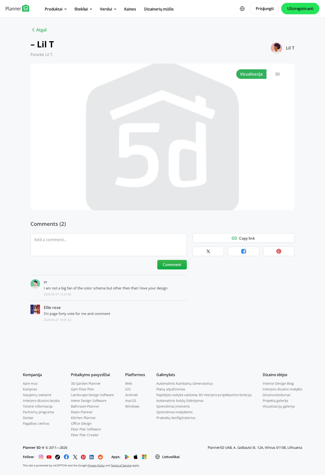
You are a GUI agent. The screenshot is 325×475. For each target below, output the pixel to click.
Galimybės (165, 374)
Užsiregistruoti (300, 8)
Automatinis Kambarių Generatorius (184, 383)
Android (131, 395)
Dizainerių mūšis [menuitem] (158, 9)
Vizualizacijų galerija (279, 406)
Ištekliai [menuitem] (81, 9)
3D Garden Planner (86, 383)
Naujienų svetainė (37, 395)
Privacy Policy (96, 465)
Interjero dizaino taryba (41, 400)
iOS (128, 389)
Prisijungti (264, 8)
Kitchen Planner (83, 417)
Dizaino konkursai (277, 395)
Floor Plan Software (86, 429)
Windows (132, 406)
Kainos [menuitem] (130, 9)
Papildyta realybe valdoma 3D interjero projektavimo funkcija (204, 395)
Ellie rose (52, 307)
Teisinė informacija (38, 406)
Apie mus (30, 383)
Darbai (28, 417)
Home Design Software (88, 400)
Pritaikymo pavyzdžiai (90, 374)
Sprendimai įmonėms (173, 406)
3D (277, 74)
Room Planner (82, 412)
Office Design (81, 423)
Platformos (135, 374)
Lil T (290, 48)
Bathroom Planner (85, 406)
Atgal (41, 30)
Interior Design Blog (278, 383)
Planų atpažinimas (170, 389)
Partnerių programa (38, 412)
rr (45, 282)
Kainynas (30, 389)
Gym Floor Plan (82, 389)
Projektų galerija (275, 400)
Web (128, 383)
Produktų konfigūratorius (176, 417)
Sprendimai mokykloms (174, 412)
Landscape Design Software (92, 395)
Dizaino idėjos (275, 374)
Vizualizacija (251, 74)
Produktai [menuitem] (53, 9)
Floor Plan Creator (85, 435)
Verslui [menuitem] (106, 9)
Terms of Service (121, 465)
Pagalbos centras (36, 423)
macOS (130, 400)
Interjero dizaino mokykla (282, 389)
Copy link (247, 238)
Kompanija (32, 374)
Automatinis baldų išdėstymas (180, 400)
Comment (172, 264)
